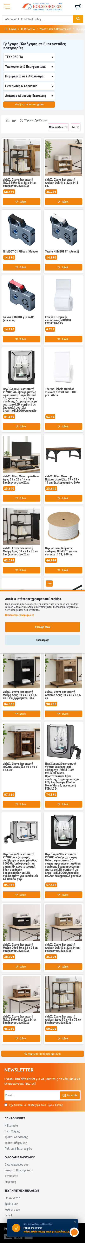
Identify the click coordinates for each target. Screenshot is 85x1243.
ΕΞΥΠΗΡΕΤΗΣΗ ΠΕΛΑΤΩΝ (22, 1190)
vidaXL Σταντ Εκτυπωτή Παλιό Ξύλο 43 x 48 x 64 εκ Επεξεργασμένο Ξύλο (20, 183)
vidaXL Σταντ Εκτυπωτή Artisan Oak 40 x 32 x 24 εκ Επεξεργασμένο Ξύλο (62, 948)
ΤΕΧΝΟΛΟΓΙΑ (28, 29)
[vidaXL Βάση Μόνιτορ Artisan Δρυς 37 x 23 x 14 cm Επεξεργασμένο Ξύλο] (21, 454)
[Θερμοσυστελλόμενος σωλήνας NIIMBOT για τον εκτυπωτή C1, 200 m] (63, 526)
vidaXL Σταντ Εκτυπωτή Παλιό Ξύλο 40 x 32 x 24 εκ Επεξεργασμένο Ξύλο (20, 1020)
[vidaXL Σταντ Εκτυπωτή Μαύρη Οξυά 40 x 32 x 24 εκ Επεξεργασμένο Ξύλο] (21, 922)
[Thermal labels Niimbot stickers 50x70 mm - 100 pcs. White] (63, 367)
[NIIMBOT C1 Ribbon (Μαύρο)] (21, 229)
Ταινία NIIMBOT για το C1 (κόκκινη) (19, 319)
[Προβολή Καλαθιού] (77, 6)
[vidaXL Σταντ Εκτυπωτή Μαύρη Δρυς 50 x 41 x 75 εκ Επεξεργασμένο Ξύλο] (21, 526)
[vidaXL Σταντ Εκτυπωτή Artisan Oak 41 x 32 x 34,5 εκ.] (63, 157)
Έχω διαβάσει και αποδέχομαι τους (35, 1105)
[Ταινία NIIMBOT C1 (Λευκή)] (63, 229)
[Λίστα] (14, 120)
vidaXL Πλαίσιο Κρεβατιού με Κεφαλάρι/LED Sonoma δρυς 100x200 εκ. (47, 1231)
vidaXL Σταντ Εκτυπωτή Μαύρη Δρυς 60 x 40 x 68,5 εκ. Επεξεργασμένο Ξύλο (20, 695)
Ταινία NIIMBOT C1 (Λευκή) (62, 251)
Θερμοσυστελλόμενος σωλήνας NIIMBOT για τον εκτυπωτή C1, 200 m (61, 551)
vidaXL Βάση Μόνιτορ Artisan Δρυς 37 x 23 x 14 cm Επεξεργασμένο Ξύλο (21, 479)
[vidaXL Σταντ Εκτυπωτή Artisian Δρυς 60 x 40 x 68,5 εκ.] (63, 670)
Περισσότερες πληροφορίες (19, 614)
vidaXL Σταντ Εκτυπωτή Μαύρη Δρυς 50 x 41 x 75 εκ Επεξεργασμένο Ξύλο (20, 551)
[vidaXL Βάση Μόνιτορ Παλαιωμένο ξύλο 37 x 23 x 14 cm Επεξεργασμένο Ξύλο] (63, 454)
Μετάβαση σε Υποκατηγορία (29, 104)
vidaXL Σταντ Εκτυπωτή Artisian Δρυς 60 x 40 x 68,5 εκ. (63, 695)
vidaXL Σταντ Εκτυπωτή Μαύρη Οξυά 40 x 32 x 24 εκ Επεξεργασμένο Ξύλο (20, 948)
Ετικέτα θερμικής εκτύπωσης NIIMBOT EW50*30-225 (58, 320)
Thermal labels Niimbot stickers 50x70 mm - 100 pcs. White (61, 392)
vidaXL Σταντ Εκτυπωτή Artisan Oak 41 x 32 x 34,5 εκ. (61, 183)
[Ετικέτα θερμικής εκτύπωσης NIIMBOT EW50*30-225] (63, 295)
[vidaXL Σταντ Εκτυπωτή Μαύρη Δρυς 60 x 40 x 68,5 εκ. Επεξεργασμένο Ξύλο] (21, 670)
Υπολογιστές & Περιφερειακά (55, 29)
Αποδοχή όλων (42, 626)
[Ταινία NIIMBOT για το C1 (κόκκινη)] (21, 295)
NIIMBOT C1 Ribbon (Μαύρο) (20, 251)
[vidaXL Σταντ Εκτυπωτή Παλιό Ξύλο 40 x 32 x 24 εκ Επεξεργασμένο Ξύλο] (21, 994)
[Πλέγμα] (8, 120)
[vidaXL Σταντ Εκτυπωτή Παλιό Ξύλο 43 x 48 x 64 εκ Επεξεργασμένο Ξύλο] (21, 157)
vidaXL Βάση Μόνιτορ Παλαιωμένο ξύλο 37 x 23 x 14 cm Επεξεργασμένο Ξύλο (62, 479)
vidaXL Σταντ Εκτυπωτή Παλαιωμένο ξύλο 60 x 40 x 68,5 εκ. (20, 767)
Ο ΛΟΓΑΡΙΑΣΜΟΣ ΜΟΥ (20, 1157)
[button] (21, 201)
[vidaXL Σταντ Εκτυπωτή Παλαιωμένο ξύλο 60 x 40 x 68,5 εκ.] (21, 742)
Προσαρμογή (42, 639)
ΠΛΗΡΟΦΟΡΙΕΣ (15, 1118)
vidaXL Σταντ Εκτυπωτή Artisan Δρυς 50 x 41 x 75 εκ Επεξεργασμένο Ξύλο (63, 1020)
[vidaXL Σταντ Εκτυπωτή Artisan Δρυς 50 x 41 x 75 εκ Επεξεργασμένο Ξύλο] (63, 994)
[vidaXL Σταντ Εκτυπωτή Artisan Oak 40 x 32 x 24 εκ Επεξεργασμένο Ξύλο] (63, 922)
